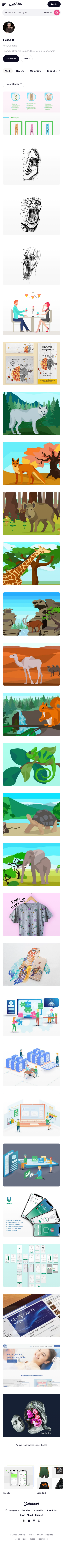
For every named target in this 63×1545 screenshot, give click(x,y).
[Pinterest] (39, 1520)
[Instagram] (34, 1520)
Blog (22, 1515)
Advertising (52, 1510)
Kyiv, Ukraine (10, 45)
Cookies (49, 1534)
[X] (24, 1520)
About (30, 1515)
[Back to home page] (15, 4)
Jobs (18, 1538)
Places (32, 1538)
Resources (43, 1538)
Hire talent (26, 1510)
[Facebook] (29, 1520)
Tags (24, 1538)
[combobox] (22, 12)
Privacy (39, 1534)
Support (39, 1515)
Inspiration (39, 1510)
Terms (31, 1534)
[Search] (57, 12)
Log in (54, 4)
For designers (12, 1510)
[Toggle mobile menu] (4, 4)
